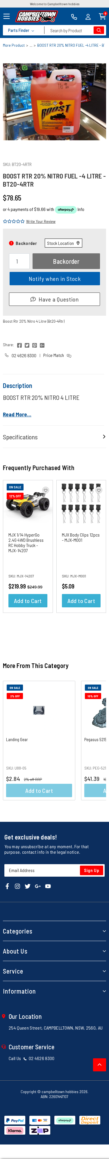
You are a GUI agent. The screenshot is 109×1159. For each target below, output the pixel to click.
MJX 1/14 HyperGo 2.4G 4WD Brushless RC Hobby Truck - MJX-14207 (26, 542)
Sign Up (91, 870)
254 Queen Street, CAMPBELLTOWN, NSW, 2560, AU (56, 1027)
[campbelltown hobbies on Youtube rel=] (48, 885)
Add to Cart (28, 600)
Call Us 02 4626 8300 (32, 1058)
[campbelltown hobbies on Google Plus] (38, 885)
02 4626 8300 (23, 355)
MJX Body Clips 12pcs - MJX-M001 (81, 537)
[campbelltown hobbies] (36, 16)
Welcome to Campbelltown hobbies (54, 4)
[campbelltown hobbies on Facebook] (7, 885)
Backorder (66, 261)
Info (81, 209)
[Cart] (102, 15)
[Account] (88, 16)
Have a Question (59, 299)
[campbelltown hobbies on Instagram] (17, 885)
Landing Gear (17, 739)
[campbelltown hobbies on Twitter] (28, 885)
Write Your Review (41, 221)
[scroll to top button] (99, 1064)
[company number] (74, 16)
